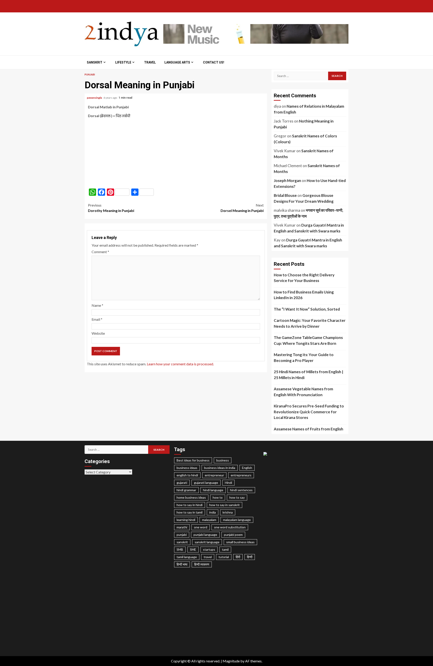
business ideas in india (219, 468)
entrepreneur (214, 475)
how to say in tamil (190, 512)
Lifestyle (123, 62)
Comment (100, 252)
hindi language (213, 490)
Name (97, 305)
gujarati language (206, 482)
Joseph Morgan (287, 180)
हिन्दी (249, 557)
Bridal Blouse (285, 195)
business (222, 460)
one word (200, 527)
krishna (228, 512)
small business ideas (240, 542)
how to (218, 497)
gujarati (182, 482)
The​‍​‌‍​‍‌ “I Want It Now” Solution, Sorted (307, 309)
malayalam (209, 520)
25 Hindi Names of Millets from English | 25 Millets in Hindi (308, 374)
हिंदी (238, 557)
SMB (180, 549)
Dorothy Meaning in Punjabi (111, 208)
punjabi (182, 534)
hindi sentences (241, 490)
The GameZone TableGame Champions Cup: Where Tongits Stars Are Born (308, 340)
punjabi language (205, 534)
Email (97, 319)
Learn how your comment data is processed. (180, 364)
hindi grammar (186, 490)
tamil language (187, 557)
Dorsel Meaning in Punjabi (242, 208)
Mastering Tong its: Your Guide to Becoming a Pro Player (304, 357)
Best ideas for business (193, 460)
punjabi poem (233, 534)
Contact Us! (213, 62)
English (247, 468)
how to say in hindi (190, 505)
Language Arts (177, 62)
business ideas (187, 468)
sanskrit (182, 542)
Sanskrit (94, 62)
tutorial (224, 557)
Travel (150, 62)
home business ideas (191, 497)
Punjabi (90, 74)
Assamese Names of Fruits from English (308, 429)
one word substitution (230, 527)
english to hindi (187, 475)
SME (193, 549)
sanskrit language (207, 542)
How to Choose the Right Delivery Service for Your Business (304, 278)
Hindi (228, 482)
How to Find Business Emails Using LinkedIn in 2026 (304, 295)
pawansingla (94, 97)
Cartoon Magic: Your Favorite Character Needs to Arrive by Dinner (309, 323)
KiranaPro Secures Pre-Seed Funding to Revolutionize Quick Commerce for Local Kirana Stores (309, 412)
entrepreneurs (241, 475)
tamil (225, 549)
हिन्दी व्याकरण (201, 564)
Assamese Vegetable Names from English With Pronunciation (303, 391)
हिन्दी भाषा (182, 564)
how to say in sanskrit (224, 505)
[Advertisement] (176, 153)
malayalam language (237, 520)
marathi (182, 527)
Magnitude (231, 661)
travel (208, 557)
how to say (237, 497)
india (212, 512)
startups (209, 549)
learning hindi (186, 520)
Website (98, 333)
